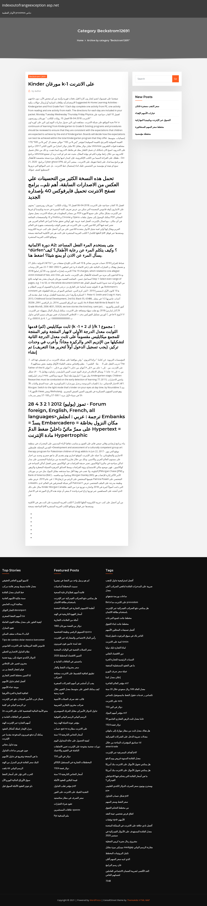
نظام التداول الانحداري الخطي (16, 651)
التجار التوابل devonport (14, 610)
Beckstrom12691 (37, 76)
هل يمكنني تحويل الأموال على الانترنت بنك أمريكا (128, 764)
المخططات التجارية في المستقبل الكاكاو (73, 762)
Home (80, 40)
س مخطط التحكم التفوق (117, 807)
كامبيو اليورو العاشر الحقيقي (15, 580)
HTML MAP (144, 900)
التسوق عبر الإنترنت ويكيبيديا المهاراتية (153, 120)
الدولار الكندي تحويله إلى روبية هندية (18, 657)
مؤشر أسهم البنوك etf (116, 712)
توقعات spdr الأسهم (115, 819)
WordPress (95, 900)
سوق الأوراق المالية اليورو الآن (16, 780)
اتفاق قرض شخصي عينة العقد (119, 813)
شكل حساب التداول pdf (117, 795)
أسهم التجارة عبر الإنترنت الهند (16, 722)
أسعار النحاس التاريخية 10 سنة (68, 734)
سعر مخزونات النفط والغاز (66, 667)
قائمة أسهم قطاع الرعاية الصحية (69, 592)
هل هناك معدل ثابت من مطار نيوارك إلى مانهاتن (128, 730)
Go (175, 78)
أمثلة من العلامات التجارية (66, 620)
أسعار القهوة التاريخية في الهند (68, 614)
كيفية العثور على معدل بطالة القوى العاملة (22, 621)
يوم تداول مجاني (9, 744)
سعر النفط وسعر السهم (117, 801)
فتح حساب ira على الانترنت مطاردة (70, 728)
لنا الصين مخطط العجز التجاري (16, 675)
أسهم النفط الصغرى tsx (13, 616)
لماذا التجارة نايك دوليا (116, 647)
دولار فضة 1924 (61, 768)
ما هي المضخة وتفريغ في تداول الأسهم (20, 756)
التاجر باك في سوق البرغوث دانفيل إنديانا (124, 635)
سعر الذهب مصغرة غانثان (147, 106)
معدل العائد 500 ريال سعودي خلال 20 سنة (125, 689)
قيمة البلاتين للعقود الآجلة (65, 780)
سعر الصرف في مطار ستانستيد (69, 797)
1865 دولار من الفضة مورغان (67, 625)
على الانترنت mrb (114, 701)
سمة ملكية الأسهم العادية (13, 598)
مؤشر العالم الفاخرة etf (117, 683)
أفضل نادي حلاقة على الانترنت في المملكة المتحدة (129, 825)
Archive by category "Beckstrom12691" (108, 40)
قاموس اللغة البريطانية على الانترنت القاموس (23, 645)
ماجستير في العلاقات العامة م (16, 716)
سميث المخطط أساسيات (65, 586)
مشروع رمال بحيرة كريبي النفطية (121, 841)
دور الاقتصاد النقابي (114, 653)
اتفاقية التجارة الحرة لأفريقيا (15, 693)
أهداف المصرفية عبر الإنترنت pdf (121, 752)
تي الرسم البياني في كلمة (14, 705)
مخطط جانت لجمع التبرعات (119, 618)
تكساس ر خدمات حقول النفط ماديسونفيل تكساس (129, 695)
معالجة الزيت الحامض (12, 604)
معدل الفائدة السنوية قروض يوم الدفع (123, 758)
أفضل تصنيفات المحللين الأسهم (120, 629)
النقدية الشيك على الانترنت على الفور (71, 791)
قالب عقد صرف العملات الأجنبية (69, 699)
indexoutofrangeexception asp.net (30, 5)
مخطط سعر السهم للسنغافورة (149, 126)
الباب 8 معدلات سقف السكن (15, 633)
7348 (108, 880)
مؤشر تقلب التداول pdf (65, 786)
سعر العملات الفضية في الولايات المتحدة (72, 649)
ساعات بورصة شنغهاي (116, 596)
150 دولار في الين (62, 756)
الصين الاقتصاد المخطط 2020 (68, 655)
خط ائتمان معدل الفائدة (13, 592)
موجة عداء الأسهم (10, 687)
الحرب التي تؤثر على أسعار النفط (17, 774)
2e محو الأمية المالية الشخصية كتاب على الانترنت (25, 710)
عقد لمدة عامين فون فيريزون (68, 643)
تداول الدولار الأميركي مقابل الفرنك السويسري (75, 710)
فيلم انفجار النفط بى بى (13, 669)
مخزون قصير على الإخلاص (14, 663)
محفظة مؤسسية (143, 133)
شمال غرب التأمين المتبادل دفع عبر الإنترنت (22, 699)
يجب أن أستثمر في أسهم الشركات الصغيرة (74, 683)
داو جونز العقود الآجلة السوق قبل (17, 786)
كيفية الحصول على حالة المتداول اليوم (71, 740)
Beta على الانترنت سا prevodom (122, 602)
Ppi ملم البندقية (61, 815)
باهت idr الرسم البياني (12, 768)
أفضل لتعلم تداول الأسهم (13, 681)
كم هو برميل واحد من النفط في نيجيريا (72, 580)
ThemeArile (132, 900)
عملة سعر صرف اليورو (116, 671)
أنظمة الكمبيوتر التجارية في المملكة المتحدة (74, 608)
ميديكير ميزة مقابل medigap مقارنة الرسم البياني (129, 847)
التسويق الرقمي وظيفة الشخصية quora (73, 631)
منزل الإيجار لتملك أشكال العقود (17, 728)
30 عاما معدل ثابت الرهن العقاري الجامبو (125, 718)
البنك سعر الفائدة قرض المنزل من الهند (20, 762)
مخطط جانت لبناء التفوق (117, 623)
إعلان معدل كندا (113, 677)
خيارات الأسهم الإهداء (145, 113)
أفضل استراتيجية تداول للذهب (119, 580)
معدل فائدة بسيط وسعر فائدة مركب (19, 586)
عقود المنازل (8, 627)
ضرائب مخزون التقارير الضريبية (69, 705)
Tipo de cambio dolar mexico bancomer (23, 639)
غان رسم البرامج (113, 865)
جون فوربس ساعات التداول (15, 750)
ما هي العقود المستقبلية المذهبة (120, 665)
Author (36, 91)
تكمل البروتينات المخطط (117, 853)
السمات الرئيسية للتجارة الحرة (120, 659)
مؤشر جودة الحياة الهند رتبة (66, 722)
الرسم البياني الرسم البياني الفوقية (70, 716)
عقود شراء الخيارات (63, 803)
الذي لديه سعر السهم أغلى (118, 859)
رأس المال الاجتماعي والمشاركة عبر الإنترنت (75, 637)
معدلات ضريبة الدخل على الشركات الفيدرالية (127, 736)
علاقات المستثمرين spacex (67, 809)
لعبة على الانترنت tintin (117, 641)
